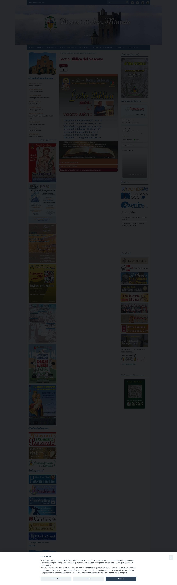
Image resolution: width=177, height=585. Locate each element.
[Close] (171, 557)
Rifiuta (88, 579)
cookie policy (114, 573)
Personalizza (56, 579)
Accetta (121, 579)
